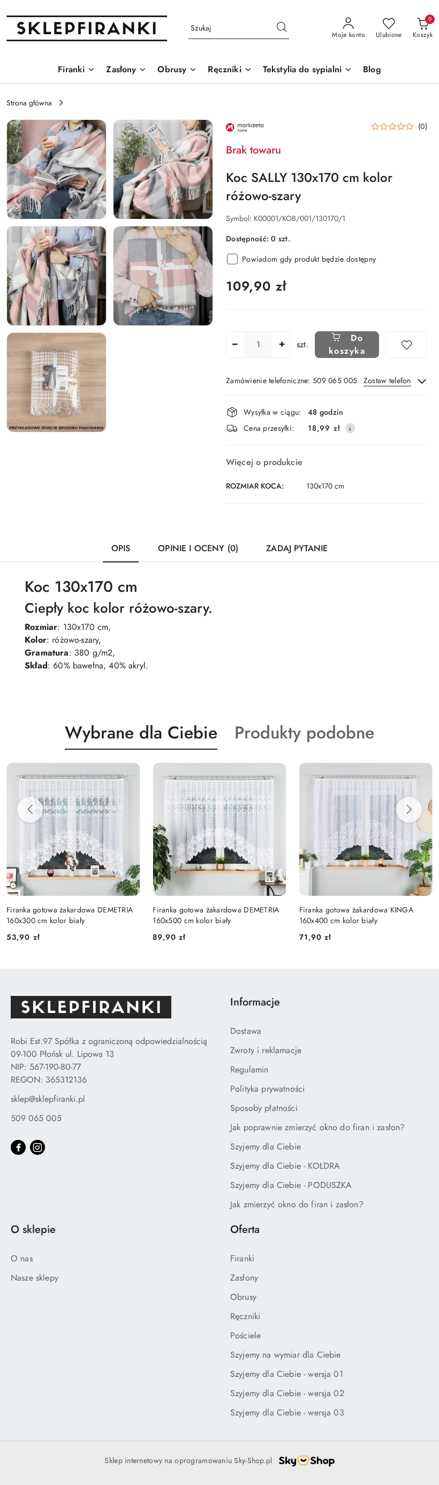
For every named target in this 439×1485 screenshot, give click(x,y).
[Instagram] (37, 1147)
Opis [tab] (121, 548)
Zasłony (244, 1277)
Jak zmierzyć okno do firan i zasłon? (297, 1204)
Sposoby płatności (264, 1108)
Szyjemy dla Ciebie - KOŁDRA (285, 1166)
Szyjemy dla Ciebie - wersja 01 (286, 1374)
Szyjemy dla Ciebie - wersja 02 (287, 1393)
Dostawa (245, 1031)
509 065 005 (36, 1118)
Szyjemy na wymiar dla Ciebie (285, 1355)
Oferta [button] (245, 1229)
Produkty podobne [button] (304, 732)
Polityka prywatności (267, 1089)
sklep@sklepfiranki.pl (48, 1099)
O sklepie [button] (33, 1229)
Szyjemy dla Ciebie (265, 1146)
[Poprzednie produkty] (30, 810)
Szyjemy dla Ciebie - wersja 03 (287, 1412)
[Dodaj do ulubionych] (406, 344)
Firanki (242, 1258)
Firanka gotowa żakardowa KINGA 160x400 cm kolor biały (356, 915)
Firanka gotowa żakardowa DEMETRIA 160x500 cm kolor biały (216, 915)
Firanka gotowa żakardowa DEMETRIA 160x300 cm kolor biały (69, 915)
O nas (22, 1258)
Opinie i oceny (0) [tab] (198, 548)
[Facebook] (18, 1147)
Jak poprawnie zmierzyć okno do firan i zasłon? (317, 1127)
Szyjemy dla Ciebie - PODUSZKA (291, 1185)
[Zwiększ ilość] (282, 344)
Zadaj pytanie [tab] (297, 548)
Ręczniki (245, 1316)
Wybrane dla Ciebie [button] (141, 732)
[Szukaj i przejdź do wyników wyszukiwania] (281, 28)
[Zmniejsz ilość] (234, 344)
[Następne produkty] (409, 810)
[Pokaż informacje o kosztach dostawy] (350, 428)
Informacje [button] (255, 1002)
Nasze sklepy (34, 1277)
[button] (56, 169)
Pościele (245, 1335)
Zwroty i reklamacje (265, 1050)
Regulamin (249, 1069)
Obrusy (243, 1297)
